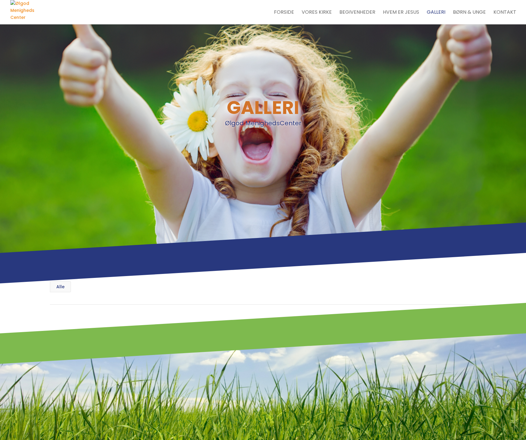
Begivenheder (357, 13)
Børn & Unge (469, 13)
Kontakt (504, 13)
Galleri (436, 13)
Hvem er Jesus (401, 13)
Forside (284, 13)
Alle (60, 287)
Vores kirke (317, 13)
